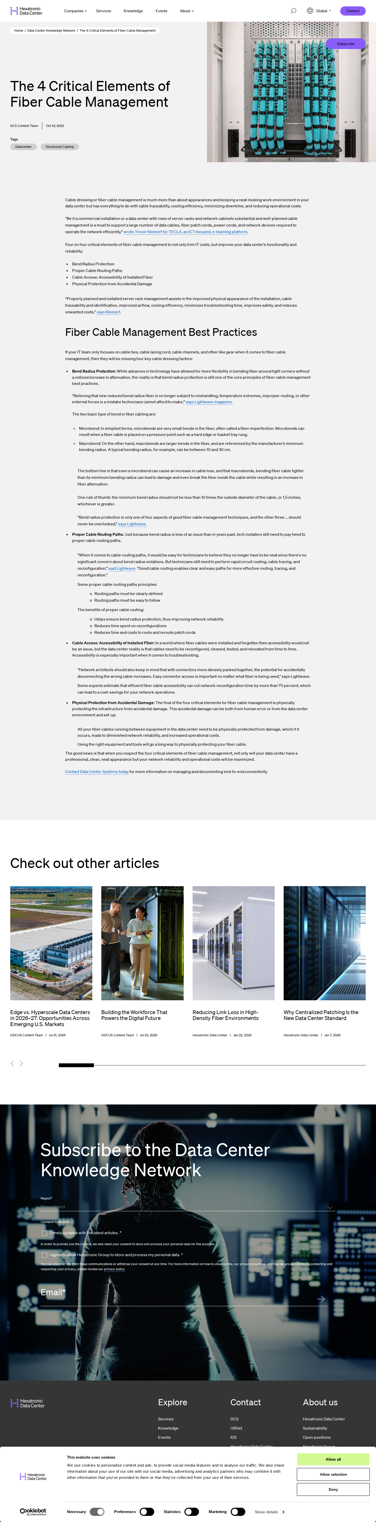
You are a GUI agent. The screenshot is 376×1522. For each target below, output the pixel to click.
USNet (236, 1428)
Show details (266, 1512)
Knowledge (168, 1428)
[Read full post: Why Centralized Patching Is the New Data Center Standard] (325, 962)
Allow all (333, 1459)
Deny (333, 1489)
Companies (73, 10)
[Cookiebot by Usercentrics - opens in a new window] (33, 1512)
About (185, 10)
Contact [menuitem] (353, 10)
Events (164, 1437)
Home (18, 30)
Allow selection (333, 1474)
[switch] (147, 1512)
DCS (234, 1418)
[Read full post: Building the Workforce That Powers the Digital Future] (142, 962)
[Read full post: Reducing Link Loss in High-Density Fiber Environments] (234, 962)
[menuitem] (103, 11)
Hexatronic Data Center (324, 1418)
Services (166, 1418)
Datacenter (23, 147)
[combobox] (187, 1207)
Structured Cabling (60, 147)
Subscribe (346, 43)
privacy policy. (114, 1269)
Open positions (317, 1437)
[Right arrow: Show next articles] (25, 1063)
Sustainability (315, 1428)
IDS (233, 1437)
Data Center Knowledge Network (51, 30)
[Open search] (294, 11)
